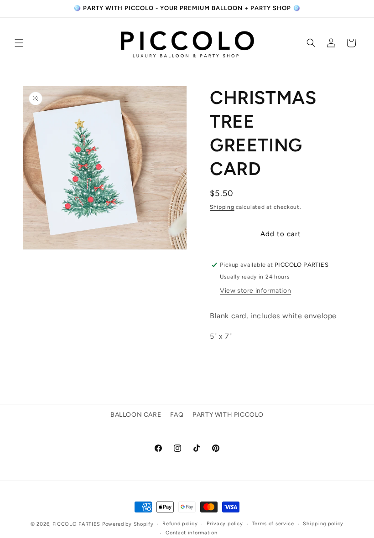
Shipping (222, 207)
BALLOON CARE (135, 415)
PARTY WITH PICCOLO (228, 415)
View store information (255, 291)
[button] (19, 43)
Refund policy (179, 524)
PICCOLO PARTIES (76, 524)
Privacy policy (225, 524)
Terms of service (273, 524)
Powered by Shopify (128, 524)
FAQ (177, 415)
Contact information (191, 533)
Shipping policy (323, 524)
